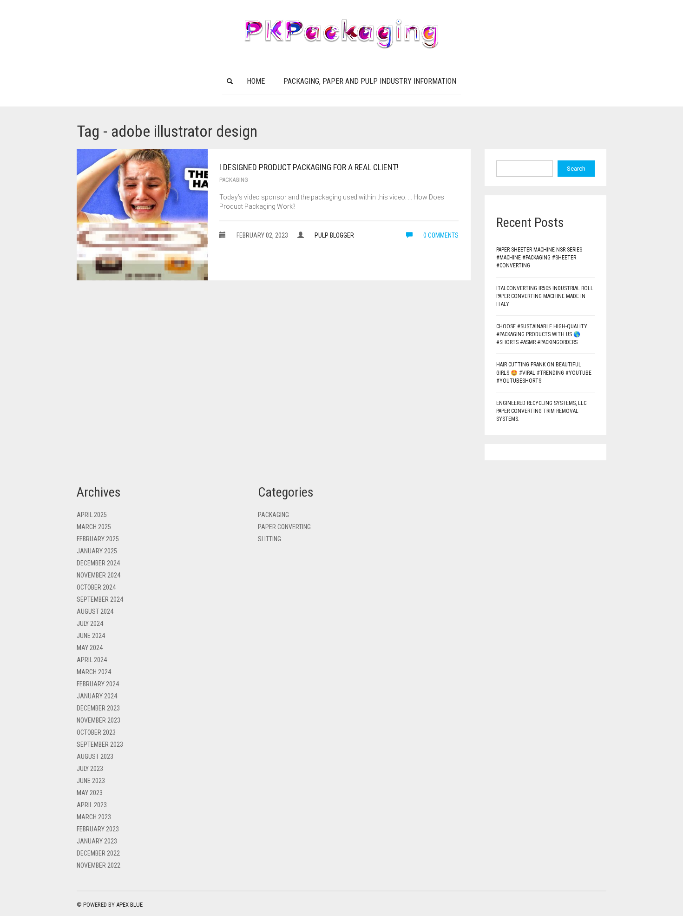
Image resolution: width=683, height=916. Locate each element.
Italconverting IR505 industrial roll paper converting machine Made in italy (544, 296)
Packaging (233, 179)
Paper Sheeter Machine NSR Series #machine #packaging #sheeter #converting (539, 257)
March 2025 (94, 527)
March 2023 (94, 817)
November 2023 (98, 720)
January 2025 (97, 551)
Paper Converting (284, 527)
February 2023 (98, 829)
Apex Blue (129, 904)
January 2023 (97, 841)
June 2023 (91, 780)
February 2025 (98, 539)
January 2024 (97, 696)
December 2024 (98, 563)
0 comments (440, 235)
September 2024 (100, 599)
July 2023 (90, 768)
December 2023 (98, 708)
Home (256, 81)
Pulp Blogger (334, 235)
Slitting (269, 539)
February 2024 (98, 684)
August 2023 (95, 756)
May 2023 (90, 793)
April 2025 (92, 514)
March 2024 (94, 672)
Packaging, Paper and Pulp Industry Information (369, 81)
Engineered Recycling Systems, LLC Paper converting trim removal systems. (541, 411)
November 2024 (98, 575)
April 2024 (92, 660)
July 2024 (90, 623)
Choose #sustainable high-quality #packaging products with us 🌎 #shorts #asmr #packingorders (541, 334)
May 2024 (90, 647)
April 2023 (92, 805)
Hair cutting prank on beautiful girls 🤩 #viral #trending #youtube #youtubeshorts (543, 372)
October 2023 (96, 732)
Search (576, 168)
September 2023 (100, 744)
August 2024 (95, 611)
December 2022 (98, 853)
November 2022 (98, 865)
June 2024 (91, 635)
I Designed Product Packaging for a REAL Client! (309, 167)
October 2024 (96, 587)
